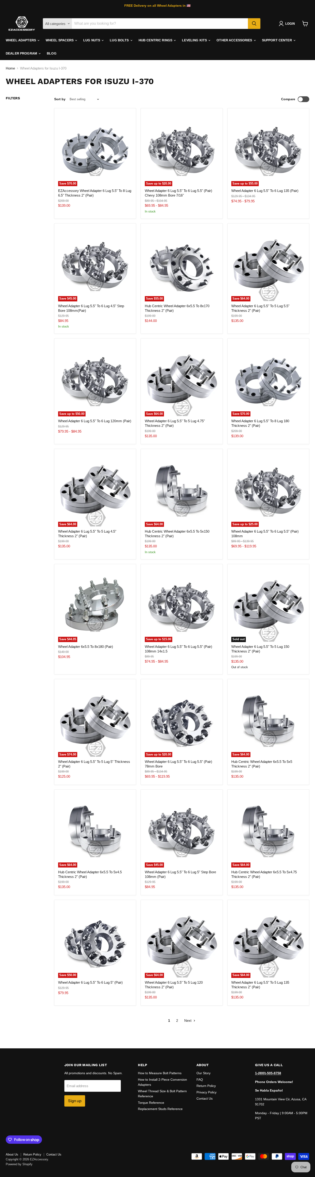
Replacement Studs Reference (160, 1109)
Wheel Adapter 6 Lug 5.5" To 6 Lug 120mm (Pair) (94, 421)
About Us (12, 1154)
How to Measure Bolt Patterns (159, 1073)
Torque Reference (151, 1102)
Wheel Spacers (60, 40)
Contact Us (204, 1098)
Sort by (59, 99)
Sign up (74, 1100)
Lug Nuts (92, 40)
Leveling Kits (195, 40)
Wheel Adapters (21, 40)
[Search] (254, 23)
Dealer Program (22, 53)
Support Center (277, 40)
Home (10, 68)
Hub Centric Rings (156, 40)
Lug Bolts (120, 40)
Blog (51, 53)
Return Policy (206, 1086)
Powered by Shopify (19, 1164)
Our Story (203, 1073)
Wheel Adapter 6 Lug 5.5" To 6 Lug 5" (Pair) (90, 982)
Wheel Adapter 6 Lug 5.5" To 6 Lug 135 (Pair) (264, 191)
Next (188, 1020)
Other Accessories (235, 40)
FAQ (199, 1079)
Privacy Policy (206, 1092)
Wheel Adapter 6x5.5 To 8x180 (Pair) (85, 647)
